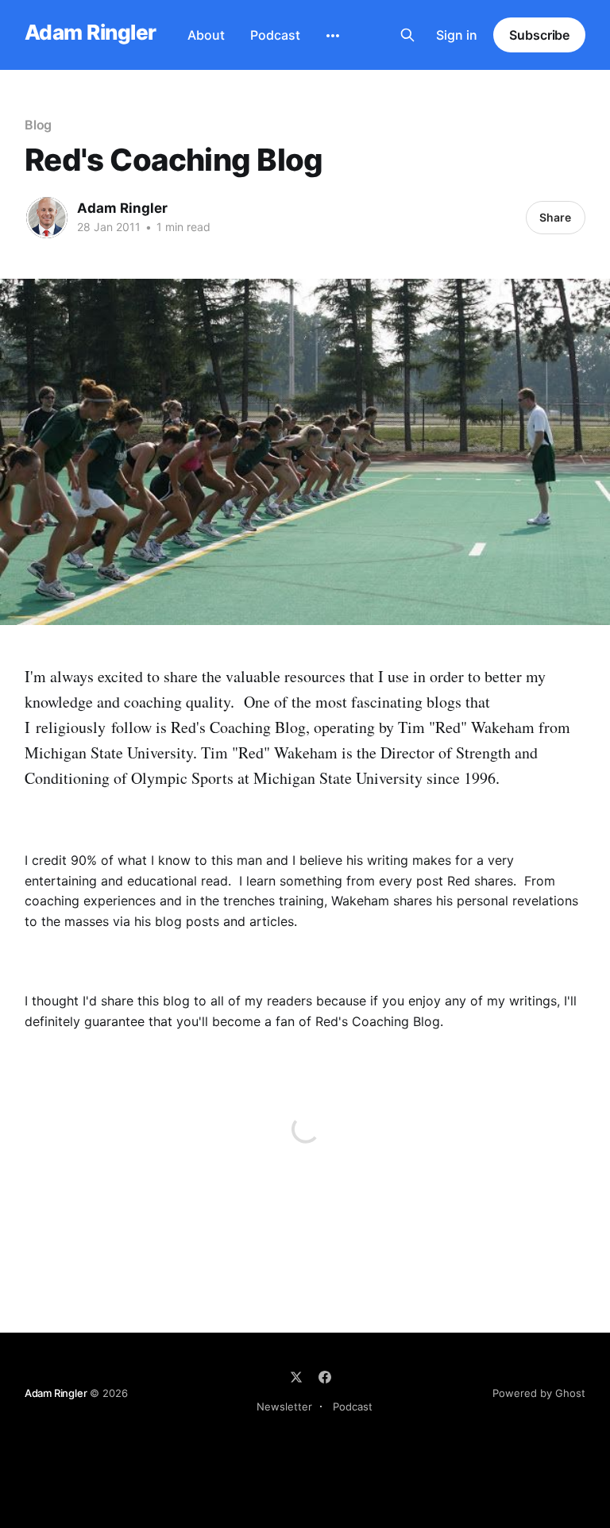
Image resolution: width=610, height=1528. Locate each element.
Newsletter (284, 1406)
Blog (38, 125)
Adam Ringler (90, 33)
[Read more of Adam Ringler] (47, 217)
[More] (333, 36)
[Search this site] (407, 35)
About (206, 35)
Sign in (456, 35)
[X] (296, 1377)
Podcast (275, 35)
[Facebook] (325, 1377)
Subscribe (539, 35)
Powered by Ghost (538, 1393)
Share (555, 217)
